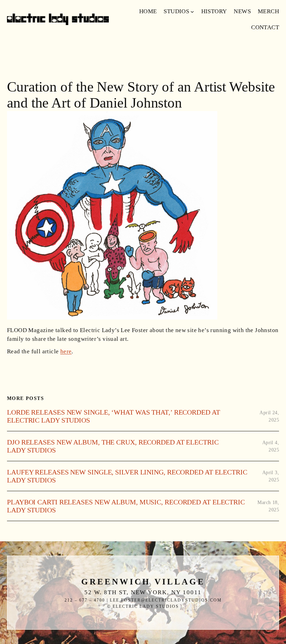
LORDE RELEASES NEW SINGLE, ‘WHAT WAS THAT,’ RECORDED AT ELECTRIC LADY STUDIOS (113, 416)
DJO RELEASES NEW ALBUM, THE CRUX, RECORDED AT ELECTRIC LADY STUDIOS (113, 446)
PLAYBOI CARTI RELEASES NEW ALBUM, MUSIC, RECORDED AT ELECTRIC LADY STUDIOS (126, 506)
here (66, 351)
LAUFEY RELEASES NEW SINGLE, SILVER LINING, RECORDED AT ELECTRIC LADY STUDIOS (127, 476)
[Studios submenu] (192, 11)
